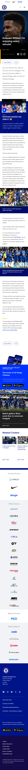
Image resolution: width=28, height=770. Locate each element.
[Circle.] (8, 2)
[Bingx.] (20, 2)
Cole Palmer (17, 237)
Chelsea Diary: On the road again (8, 446)
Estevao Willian (7, 62)
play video (5, 99)
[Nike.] (14, 2)
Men (16, 62)
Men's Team (5, 49)
